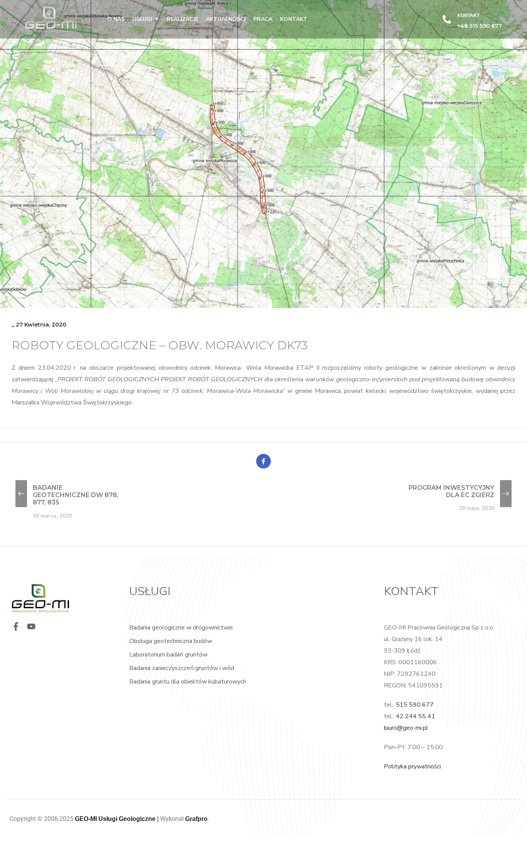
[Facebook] (263, 461)
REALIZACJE (182, 19)
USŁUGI (142, 19)
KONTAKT (293, 19)
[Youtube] (31, 626)
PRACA (262, 19)
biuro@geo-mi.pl (406, 728)
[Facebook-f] (16, 626)
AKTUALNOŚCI (226, 19)
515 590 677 (415, 704)
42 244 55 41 (415, 716)
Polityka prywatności (412, 766)
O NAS (116, 19)
